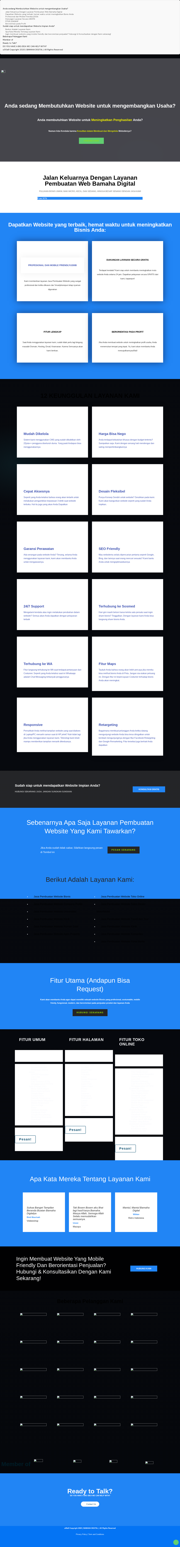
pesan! (25, 1139)
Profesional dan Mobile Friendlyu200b (21, 16)
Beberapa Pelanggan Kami (15, 36)
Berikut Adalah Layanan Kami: (18, 29)
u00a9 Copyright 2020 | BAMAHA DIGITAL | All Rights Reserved (33, 49)
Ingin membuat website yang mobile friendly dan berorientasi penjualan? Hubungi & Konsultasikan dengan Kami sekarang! (58, 34)
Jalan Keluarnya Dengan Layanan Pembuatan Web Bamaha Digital (33, 12)
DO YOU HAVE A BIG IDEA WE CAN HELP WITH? (25, 46)
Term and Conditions (96, 1534)
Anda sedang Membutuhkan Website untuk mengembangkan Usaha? (35, 8)
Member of (8, 39)
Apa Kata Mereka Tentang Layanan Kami (22, 31)
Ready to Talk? (10, 43)
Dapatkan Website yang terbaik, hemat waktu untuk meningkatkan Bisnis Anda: (39, 14)
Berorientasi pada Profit (15, 23)
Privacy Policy (81, 1534)
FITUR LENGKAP (11, 21)
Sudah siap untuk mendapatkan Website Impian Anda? (29, 26)
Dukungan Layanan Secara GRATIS (20, 19)
